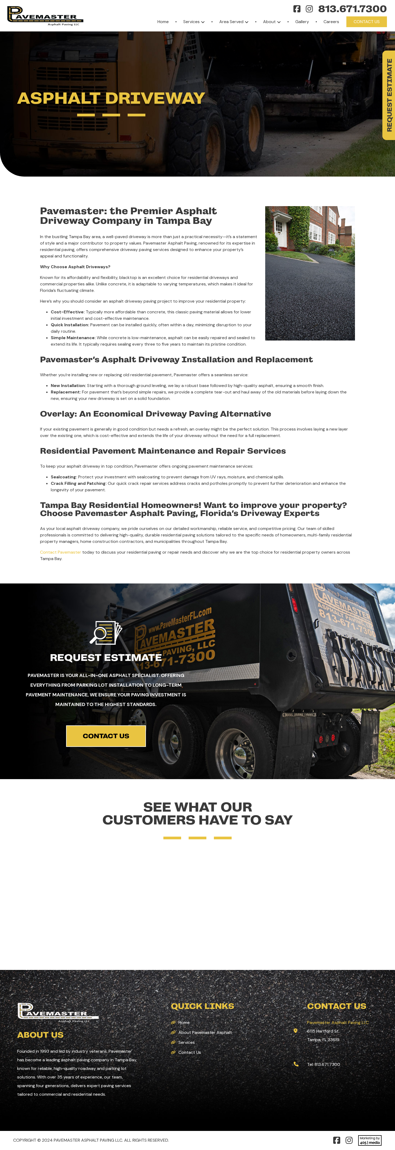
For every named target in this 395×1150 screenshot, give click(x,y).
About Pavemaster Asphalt (205, 1032)
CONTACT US (106, 736)
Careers (331, 21)
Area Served (231, 21)
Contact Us (367, 21)
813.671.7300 (352, 8)
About (269, 21)
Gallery (302, 21)
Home (163, 21)
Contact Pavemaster (60, 552)
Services (191, 21)
